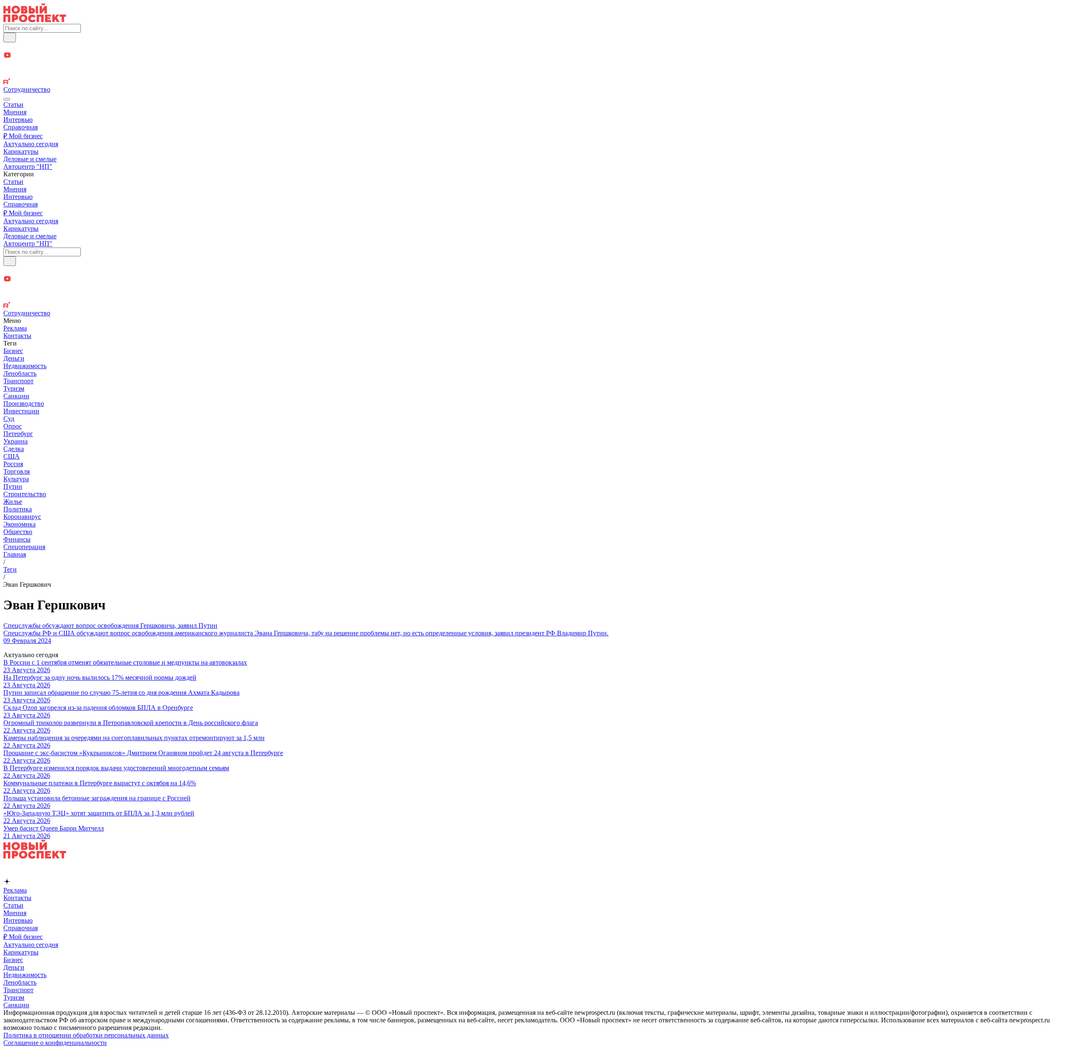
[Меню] (6, 99)
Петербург (18, 433)
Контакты (17, 335)
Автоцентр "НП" (27, 166)
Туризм (13, 388)
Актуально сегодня (30, 143)
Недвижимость (24, 365)
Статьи (13, 104)
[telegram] (536, 46)
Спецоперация (24, 546)
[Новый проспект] (34, 19)
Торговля (16, 471)
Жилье (12, 501)
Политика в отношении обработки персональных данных (86, 1035)
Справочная (20, 127)
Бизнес (13, 350)
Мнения (14, 112)
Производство (23, 403)
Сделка (13, 448)
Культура (16, 478)
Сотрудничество (26, 89)
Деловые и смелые (30, 159)
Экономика (19, 524)
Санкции (16, 396)
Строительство (24, 494)
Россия (13, 463)
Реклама (15, 328)
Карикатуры (21, 151)
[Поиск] (9, 37)
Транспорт (18, 380)
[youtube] (536, 56)
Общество (17, 531)
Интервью (18, 119)
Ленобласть (19, 373)
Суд (8, 418)
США (11, 456)
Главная (14, 554)
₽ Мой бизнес (23, 135)
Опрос (12, 426)
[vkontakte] (536, 74)
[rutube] (536, 82)
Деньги (13, 358)
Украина (15, 441)
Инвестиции (21, 411)
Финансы (17, 539)
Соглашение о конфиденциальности (55, 1042)
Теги (10, 569)
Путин (12, 486)
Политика (17, 509)
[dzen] (536, 65)
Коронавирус (22, 516)
